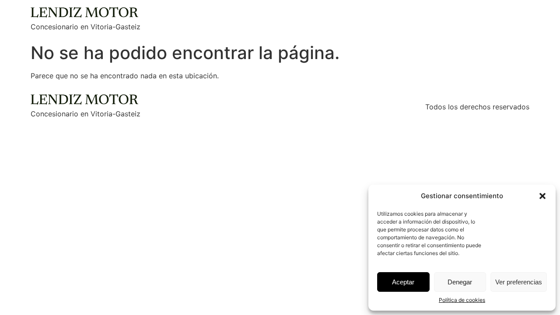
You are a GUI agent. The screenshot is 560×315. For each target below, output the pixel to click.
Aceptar (403, 282)
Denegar (460, 282)
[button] (542, 196)
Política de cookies (462, 300)
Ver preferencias (518, 282)
